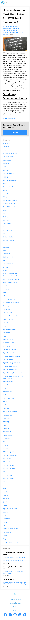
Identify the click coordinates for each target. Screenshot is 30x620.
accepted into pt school (10, 153)
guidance (5, 267)
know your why (7, 312)
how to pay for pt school (10, 282)
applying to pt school (9, 180)
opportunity (6, 346)
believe (5, 190)
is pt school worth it (9, 299)
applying (16, 26)
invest (4, 292)
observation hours (8, 343)
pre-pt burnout (7, 415)
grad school (6, 247)
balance (5, 183)
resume (5, 34)
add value (6, 163)
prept (4, 425)
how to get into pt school (11, 279)
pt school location (8, 472)
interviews (6, 289)
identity (5, 286)
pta (4, 485)
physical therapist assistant (11, 356)
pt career (5, 445)
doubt (5, 210)
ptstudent (20, 32)
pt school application (9, 452)
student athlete (7, 532)
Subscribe (15, 132)
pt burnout (6, 442)
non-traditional (8, 339)
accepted (5, 150)
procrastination (7, 435)
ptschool (14, 32)
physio (5, 388)
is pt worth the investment (11, 302)
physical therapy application (11, 363)
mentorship (6, 333)
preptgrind (16, 30)
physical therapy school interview (13, 373)
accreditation (7, 160)
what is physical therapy (10, 542)
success (5, 535)
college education (8, 197)
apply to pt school (8, 173)
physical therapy (8, 359)
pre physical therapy (9, 398)
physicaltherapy (7, 30)
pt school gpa (7, 462)
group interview (8, 264)
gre (4, 260)
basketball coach (8, 187)
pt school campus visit (9, 455)
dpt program (7, 217)
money (5, 336)
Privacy (15, 610)
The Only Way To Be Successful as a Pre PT (14, 554)
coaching (5, 193)
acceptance (6, 147)
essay (4, 227)
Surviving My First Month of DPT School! (13, 568)
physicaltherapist (15, 28)
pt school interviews (9, 468)
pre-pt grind (6, 418)
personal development (10, 349)
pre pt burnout (7, 405)
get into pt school (8, 240)
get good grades (8, 237)
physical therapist (8, 353)
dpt (20, 26)
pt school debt (7, 458)
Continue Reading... (9, 118)
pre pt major (6, 408)
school (5, 515)
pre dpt (5, 395)
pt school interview (8, 465)
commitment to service (10, 200)
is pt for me (6, 296)
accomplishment (8, 26)
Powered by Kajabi (15, 603)
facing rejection (7, 230)
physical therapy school (10, 369)
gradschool (6, 28)
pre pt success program (10, 412)
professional (6, 438)
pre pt (4, 402)
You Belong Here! (8, 579)
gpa (4, 244)
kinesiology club (8, 309)
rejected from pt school (10, 509)
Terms (15, 607)
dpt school (6, 220)
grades (5, 250)
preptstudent (7, 32)
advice (5, 167)
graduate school (8, 257)
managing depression (9, 329)
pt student (6, 482)
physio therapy (7, 392)
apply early (6, 170)
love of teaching (8, 319)
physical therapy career (10, 366)
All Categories (7, 143)
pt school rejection (8, 478)
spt (4, 525)
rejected (5, 505)
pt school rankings (8, 475)
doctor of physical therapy (11, 207)
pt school (5, 448)
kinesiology (6, 306)
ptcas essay (6, 492)
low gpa (5, 323)
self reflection (7, 519)
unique (5, 539)
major (4, 326)
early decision (7, 223)
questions (6, 502)
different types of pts (9, 203)
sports (5, 522)
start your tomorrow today (11, 529)
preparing (6, 422)
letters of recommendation (11, 316)
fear (4, 233)
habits (5, 270)
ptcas (4, 488)
